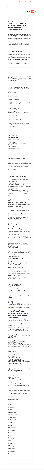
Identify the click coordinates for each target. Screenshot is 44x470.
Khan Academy (15, 91)
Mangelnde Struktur (10, 435)
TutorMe (12, 143)
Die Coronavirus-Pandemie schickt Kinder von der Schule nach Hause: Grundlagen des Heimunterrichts (13, 440)
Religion (35, 11)
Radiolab (13, 123)
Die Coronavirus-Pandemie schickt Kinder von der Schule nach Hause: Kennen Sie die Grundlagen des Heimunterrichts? (13, 397)
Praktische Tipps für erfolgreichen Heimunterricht (13, 438)
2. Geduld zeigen (10, 453)
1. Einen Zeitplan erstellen (11, 425)
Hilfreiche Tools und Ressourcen (12, 445)
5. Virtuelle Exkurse (10, 406)
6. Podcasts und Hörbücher (11, 407)
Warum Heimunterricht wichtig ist (12, 441)
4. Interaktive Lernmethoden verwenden (12, 427)
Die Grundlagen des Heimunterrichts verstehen (13, 399)
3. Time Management (11, 401)
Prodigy (11, 102)
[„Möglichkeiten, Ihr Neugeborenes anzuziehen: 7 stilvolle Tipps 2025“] (14, 62)
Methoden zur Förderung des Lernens (12, 448)
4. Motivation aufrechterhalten (11, 402)
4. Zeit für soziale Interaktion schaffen (12, 451)
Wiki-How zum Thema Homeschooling (23, 393)
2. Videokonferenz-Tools (11, 404)
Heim (27, 11)
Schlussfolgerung (10, 437)
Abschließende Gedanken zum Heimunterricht (13, 419)
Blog (29, 11)
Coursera (9, 207)
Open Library (9, 112)
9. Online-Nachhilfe (10, 409)
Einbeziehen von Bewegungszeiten (12, 432)
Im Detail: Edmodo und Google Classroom (12, 446)
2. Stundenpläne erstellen (11, 443)
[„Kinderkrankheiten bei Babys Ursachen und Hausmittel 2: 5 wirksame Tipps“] (15, 64)
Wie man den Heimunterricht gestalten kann (13, 424)
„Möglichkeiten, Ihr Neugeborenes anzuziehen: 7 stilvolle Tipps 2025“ (18, 63)
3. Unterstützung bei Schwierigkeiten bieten (12, 454)
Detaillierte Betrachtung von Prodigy (12, 430)
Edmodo (9, 206)
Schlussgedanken (10, 411)
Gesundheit (32, 11)
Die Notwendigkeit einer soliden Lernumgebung (13, 414)
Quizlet (9, 347)
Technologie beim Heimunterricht (12, 428)
